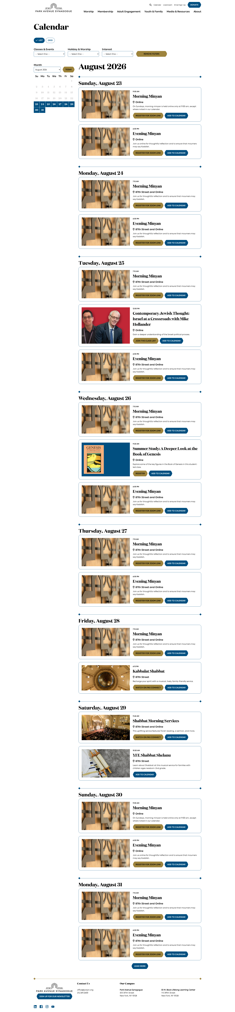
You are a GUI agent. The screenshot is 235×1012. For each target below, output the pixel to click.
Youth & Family (153, 11)
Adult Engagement (129, 11)
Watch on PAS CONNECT (148, 687)
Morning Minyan (147, 96)
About (197, 11)
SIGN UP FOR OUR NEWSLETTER (54, 996)
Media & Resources (178, 11)
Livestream (167, 5)
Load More (140, 966)
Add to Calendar (176, 115)
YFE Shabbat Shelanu (152, 755)
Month (38, 64)
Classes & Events (44, 49)
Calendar (157, 5)
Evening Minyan (147, 134)
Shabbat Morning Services (156, 721)
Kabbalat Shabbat (149, 671)
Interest (107, 49)
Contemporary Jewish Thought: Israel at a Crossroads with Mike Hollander (161, 319)
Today (68, 69)
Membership (105, 11)
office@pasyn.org (85, 990)
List (41, 40)
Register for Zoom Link (148, 115)
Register (140, 473)
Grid (50, 40)
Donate (194, 5)
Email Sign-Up (180, 5)
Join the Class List (146, 341)
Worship (89, 11)
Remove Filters (151, 54)
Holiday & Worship (79, 49)
